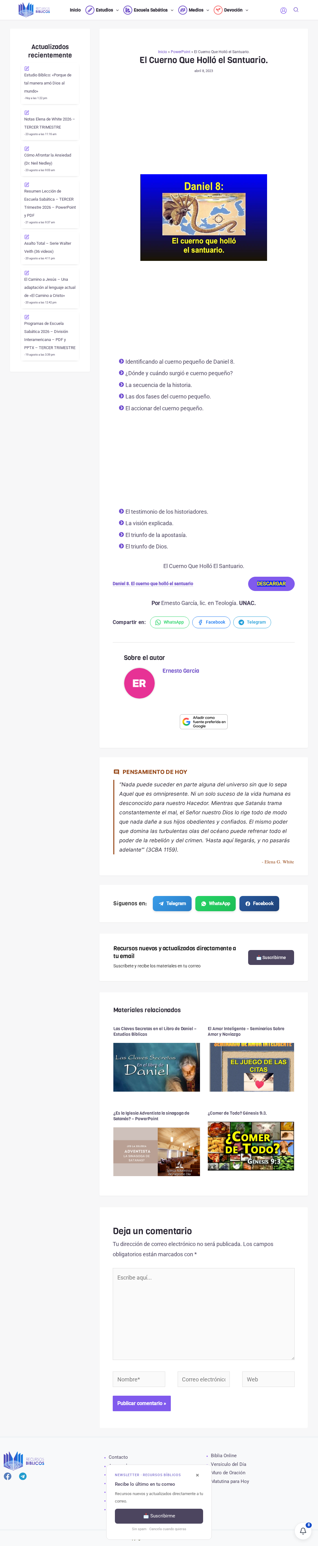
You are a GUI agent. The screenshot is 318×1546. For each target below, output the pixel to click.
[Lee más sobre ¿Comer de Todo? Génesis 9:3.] (251, 1145)
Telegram (176, 903)
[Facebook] (7, 1476)
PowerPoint (180, 52)
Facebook (263, 903)
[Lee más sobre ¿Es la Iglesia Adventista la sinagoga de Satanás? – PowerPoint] (156, 1151)
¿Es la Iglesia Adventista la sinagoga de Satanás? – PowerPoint (151, 1116)
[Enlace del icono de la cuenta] (283, 10)
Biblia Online (224, 1455)
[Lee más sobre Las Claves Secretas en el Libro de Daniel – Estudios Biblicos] (156, 1066)
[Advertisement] (204, 128)
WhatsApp (219, 903)
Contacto (118, 1457)
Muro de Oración (228, 1473)
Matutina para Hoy (230, 1481)
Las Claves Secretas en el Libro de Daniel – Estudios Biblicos (155, 1031)
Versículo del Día (228, 1464)
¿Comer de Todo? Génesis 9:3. (237, 1113)
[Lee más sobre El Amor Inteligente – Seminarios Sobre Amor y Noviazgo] (251, 1066)
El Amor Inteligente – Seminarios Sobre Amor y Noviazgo (246, 1031)
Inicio (162, 52)
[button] (116, 10)
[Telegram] (23, 1476)
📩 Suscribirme (271, 957)
